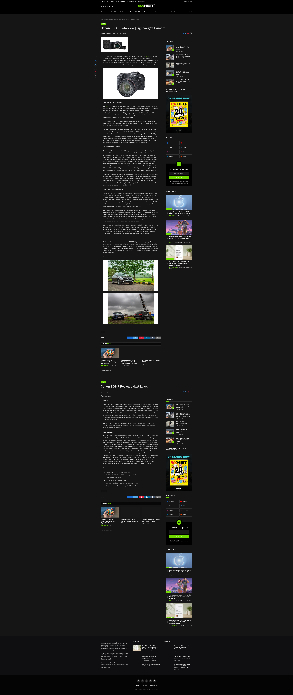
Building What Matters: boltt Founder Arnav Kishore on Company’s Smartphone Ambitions (183, 647)
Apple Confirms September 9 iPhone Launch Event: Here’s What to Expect (180, 212)
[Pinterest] (95, 71)
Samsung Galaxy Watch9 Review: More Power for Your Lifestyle (183, 81)
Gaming (168, 233)
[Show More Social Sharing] (191, 33)
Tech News (169, 209)
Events (164, 11)
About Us (138, 685)
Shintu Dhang (105, 392)
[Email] (95, 75)
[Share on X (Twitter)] (185, 33)
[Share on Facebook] (183, 33)
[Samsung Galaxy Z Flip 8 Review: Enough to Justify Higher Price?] (110, 353)
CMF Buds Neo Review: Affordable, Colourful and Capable (182, 73)
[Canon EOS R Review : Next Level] (106, 396)
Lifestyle (138, 11)
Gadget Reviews (108, 19)
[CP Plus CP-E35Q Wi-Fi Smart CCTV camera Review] (151, 353)
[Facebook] (95, 60)
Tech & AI (113, 11)
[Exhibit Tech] (146, 6)
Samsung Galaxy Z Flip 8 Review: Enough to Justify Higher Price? (108, 361)
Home (106, 11)
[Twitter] (95, 64)
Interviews (155, 11)
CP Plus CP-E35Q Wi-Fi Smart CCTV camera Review (151, 361)
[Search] (189, 11)
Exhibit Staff (181, 215)
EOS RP (147, 56)
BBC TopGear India (131, 1)
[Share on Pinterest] (188, 33)
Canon (103, 331)
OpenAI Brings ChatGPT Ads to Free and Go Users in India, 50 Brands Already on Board (180, 263)
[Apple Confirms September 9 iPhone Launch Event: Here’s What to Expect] (179, 202)
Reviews (122, 11)
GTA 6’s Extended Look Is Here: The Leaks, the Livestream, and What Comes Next (180, 238)
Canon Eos (104, 491)
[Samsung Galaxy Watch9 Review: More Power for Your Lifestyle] (170, 82)
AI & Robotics (173, 267)
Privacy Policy (179, 183)
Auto (130, 11)
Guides (146, 11)
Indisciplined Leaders (176, 11)
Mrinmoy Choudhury (106, 33)
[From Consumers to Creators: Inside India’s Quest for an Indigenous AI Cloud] (137, 657)
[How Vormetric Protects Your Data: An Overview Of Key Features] (137, 666)
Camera (115, 19)
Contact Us (153, 685)
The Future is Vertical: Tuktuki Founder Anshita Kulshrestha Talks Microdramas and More (182, 666)
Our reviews (103, 653)
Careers (145, 685)
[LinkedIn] (95, 68)
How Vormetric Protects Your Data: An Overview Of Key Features (151, 665)
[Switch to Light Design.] (191, 11)
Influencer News (141, 1)
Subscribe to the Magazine (108, 1)
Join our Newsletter (120, 1)
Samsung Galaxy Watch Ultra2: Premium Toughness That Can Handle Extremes (129, 361)
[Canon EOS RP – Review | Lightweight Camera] (114, 52)
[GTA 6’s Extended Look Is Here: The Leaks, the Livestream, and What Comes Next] (179, 227)
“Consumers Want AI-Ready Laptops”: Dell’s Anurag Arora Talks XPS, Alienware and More (182, 656)
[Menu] (101, 12)
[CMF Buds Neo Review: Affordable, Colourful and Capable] (170, 73)
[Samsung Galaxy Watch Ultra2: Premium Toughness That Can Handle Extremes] (130, 353)
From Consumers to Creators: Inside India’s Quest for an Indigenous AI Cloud (150, 656)
